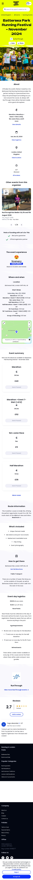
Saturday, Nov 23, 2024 (16, 293)
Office (3, 839)
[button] (16, 332)
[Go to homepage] (16, 3)
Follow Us (5, 853)
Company (5, 806)
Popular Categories (8, 761)
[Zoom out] (29, 325)
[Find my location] (29, 329)
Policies (4, 823)
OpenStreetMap (22, 339)
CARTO (14, 339)
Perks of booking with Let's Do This (17, 232)
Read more (15, 517)
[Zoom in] (29, 322)
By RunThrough (18, 39)
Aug (6, 191)
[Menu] (6, 3)
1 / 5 (16, 225)
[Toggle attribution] (29, 340)
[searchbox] (16, 9)
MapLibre (7, 339)
